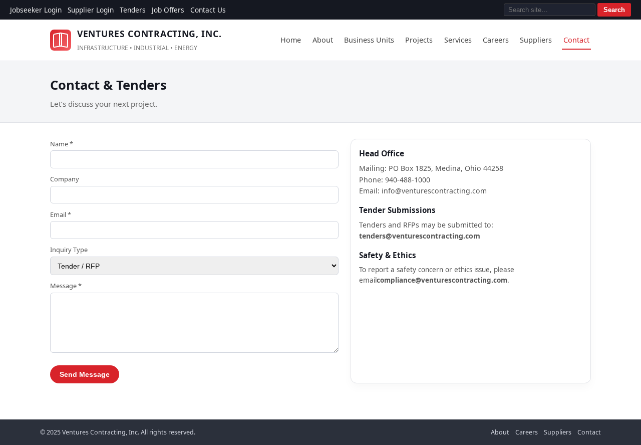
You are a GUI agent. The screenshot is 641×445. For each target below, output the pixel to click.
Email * (60, 214)
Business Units (369, 40)
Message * (66, 285)
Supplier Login (91, 10)
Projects (419, 40)
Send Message (85, 374)
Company (64, 178)
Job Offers (168, 10)
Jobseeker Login (36, 10)
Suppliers (536, 40)
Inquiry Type (69, 249)
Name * (61, 143)
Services (458, 40)
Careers (496, 40)
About (322, 40)
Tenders (133, 10)
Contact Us (208, 10)
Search (614, 10)
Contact (576, 40)
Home (290, 40)
